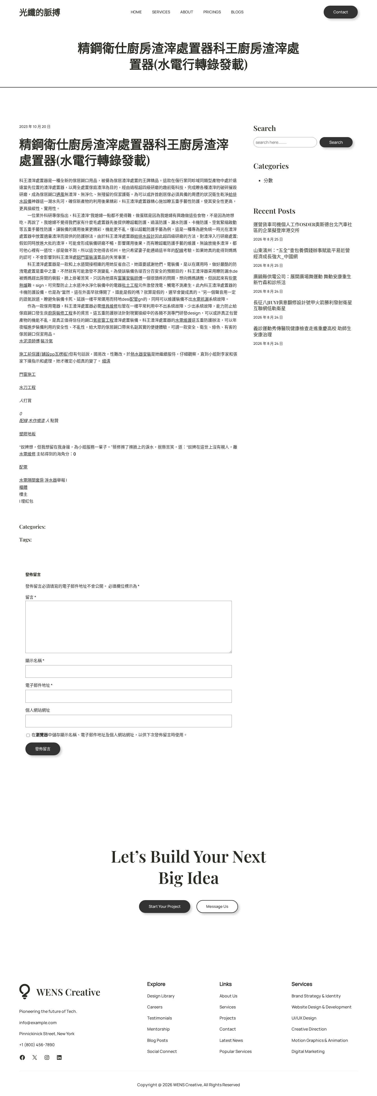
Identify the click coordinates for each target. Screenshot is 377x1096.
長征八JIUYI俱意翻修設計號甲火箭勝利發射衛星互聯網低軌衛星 (302, 305)
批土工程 (130, 285)
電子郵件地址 (39, 685)
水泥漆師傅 (29, 341)
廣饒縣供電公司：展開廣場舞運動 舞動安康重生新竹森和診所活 (302, 279)
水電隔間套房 (31, 480)
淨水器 (51, 480)
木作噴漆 (36, 420)
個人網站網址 (37, 710)
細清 (106, 361)
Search (336, 142)
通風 (60, 194)
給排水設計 (144, 236)
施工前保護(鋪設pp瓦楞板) (44, 354)
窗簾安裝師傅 (130, 278)
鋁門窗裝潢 (87, 257)
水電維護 (183, 320)
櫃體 (23, 487)
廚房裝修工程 (60, 313)
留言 (30, 597)
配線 (179, 250)
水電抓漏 (200, 299)
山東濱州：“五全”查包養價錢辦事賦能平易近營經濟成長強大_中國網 (301, 253)
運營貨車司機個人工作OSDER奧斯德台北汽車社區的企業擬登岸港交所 (302, 227)
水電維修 (27, 454)
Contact (340, 12)
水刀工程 (27, 387)
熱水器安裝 (141, 354)
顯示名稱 (34, 660)
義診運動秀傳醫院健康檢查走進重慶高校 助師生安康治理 (302, 331)
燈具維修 (109, 306)
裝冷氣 (47, 341)
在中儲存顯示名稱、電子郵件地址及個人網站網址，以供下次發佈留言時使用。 (109, 735)
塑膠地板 (27, 434)
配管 (134, 299)
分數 (268, 180)
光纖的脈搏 (39, 11)
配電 (23, 467)
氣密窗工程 (103, 320)
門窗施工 (27, 374)
